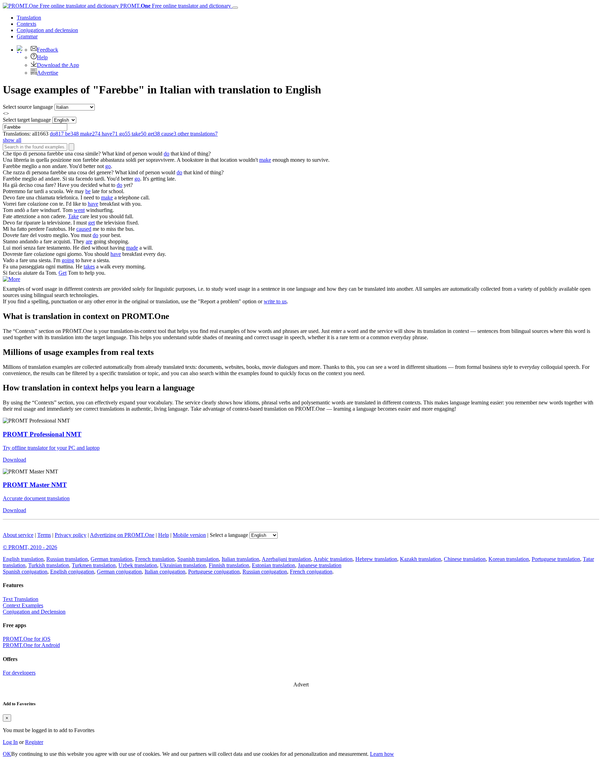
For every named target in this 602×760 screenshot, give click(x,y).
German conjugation (119, 572)
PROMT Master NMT (35, 484)
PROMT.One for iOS (27, 639)
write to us (275, 301)
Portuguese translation (556, 559)
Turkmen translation (94, 565)
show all (12, 140)
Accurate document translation (36, 498)
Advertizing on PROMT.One (122, 535)
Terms (44, 535)
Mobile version (189, 535)
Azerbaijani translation (286, 559)
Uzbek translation (137, 565)
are (89, 241)
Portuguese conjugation (214, 572)
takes (89, 266)
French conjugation (311, 572)
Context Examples (23, 605)
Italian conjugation (165, 572)
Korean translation (508, 559)
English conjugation (72, 572)
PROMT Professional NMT (42, 434)
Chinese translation (465, 559)
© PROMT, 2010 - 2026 (30, 547)
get (91, 223)
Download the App (58, 65)
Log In (10, 742)
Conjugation (47, 30)
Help (42, 57)
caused (83, 229)
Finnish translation (229, 565)
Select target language (27, 120)
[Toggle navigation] (235, 8)
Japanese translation (319, 565)
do (166, 154)
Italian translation (240, 559)
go (108, 166)
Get (63, 273)
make (265, 160)
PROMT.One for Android (31, 645)
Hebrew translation (376, 559)
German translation (111, 559)
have (93, 204)
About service (18, 535)
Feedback (47, 50)
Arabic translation (333, 559)
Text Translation (20, 599)
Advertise (47, 73)
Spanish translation (198, 559)
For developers (19, 673)
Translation (29, 18)
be (88, 191)
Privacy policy (70, 535)
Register (34, 742)
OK (7, 754)
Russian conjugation (264, 572)
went (79, 210)
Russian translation (67, 559)
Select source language (28, 107)
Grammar (27, 36)
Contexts (26, 24)
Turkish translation (48, 565)
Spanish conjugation (25, 572)
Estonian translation (273, 565)
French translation (155, 559)
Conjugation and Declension (34, 612)
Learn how (382, 754)
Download (14, 460)
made (132, 248)
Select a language (229, 535)
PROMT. (175, 6)
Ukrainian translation (183, 565)
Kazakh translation (420, 559)
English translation (23, 559)
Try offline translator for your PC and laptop (51, 448)
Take (73, 216)
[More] (11, 279)
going (68, 260)
